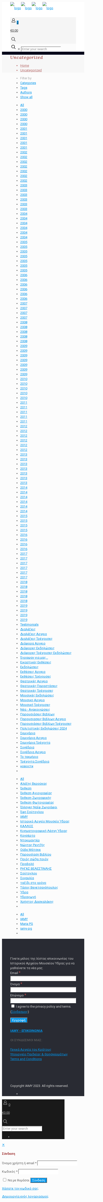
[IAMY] (31, 8)
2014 (23, 487)
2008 (23, 322)
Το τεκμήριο (29, 757)
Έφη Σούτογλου (32, 812)
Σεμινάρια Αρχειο (33, 738)
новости (26, 766)
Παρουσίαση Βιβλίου (35, 854)
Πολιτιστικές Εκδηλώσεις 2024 (43, 728)
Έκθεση (26, 788)
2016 (23, 535)
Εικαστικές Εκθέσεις (35, 662)
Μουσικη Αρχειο (32, 700)
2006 (23, 275)
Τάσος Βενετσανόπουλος (39, 887)
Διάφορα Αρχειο (33, 643)
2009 (23, 346)
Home (24, 65)
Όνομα (16, 984)
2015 (23, 516)
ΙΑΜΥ (24, 816)
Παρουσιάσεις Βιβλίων (37, 714)
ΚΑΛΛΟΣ (26, 826)
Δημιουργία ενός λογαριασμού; (25, 1196)
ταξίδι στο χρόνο (33, 883)
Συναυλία (27, 878)
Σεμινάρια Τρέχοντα (35, 742)
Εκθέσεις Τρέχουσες (35, 676)
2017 (23, 554)
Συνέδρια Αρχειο (33, 752)
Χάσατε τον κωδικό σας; (20, 1188)
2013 (23, 454)
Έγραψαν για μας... (34, 657)
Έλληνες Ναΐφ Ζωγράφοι (38, 807)
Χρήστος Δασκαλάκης (37, 901)
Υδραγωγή (28, 897)
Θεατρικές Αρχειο (34, 681)
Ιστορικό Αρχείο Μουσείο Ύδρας (45, 821)
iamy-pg (26, 928)
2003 (23, 185)
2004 (23, 213)
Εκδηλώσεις (29, 667)
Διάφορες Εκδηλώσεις (37, 648)
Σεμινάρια (27, 733)
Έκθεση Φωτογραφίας (37, 802)
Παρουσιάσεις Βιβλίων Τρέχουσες (46, 724)
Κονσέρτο (27, 835)
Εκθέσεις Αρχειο (33, 672)
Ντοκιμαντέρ (30, 840)
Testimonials (29, 624)
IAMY (24, 919)
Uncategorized (31, 70)
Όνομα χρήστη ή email (19, 1163)
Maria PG (26, 924)
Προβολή (27, 864)
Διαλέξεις (28, 629)
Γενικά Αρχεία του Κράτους (30, 1049)
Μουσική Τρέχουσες (35, 705)
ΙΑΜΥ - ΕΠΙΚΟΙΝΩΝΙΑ (26, 1030)
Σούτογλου (28, 873)
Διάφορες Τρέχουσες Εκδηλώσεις (46, 653)
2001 (23, 128)
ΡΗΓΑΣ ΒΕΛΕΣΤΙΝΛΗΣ (36, 868)
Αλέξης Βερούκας (33, 783)
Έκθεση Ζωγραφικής (35, 798)
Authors (26, 92)
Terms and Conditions (26, 1059)
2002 (23, 152)
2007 (23, 303)
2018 (23, 582)
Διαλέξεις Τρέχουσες (36, 639)
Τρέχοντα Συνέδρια (34, 761)
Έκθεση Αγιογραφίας (36, 793)
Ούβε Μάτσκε (30, 850)
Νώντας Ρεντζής (32, 845)
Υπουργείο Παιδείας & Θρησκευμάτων (39, 1054)
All (22, 105)
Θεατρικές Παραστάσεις (39, 686)
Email (15, 973)
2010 (23, 379)
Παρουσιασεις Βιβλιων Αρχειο (43, 719)
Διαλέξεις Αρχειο (33, 634)
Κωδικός (10, 1171)
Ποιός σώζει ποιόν (34, 859)
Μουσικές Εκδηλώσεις (37, 695)
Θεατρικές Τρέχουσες (36, 690)
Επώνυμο (18, 995)
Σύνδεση (38, 1180)
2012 (23, 426)
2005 (23, 242)
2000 (23, 110)
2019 (23, 605)
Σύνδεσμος (19, 1012)
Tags (23, 87)
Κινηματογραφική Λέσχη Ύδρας (43, 831)
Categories (28, 83)
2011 (23, 402)
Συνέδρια (27, 747)
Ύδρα (24, 892)
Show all (26, 97)
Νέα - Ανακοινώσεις (35, 709)
